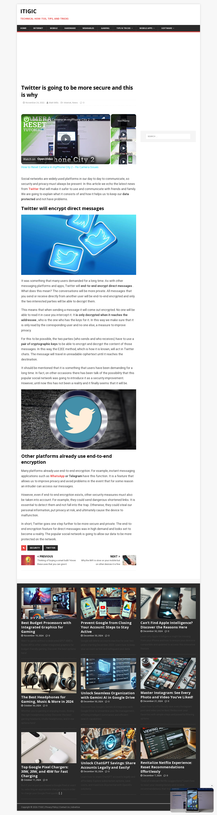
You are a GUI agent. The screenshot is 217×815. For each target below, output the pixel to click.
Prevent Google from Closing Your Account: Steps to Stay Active (106, 627)
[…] (60, 793)
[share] (103, 118)
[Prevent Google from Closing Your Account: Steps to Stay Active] (108, 617)
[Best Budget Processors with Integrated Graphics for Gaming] (48, 617)
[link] (26, 119)
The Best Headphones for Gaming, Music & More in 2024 (47, 699)
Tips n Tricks (123, 28)
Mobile (53, 28)
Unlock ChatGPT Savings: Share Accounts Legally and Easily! (108, 765)
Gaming (105, 28)
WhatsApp (57, 476)
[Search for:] (168, 136)
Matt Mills (53, 102)
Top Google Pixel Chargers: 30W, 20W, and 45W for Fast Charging (44, 771)
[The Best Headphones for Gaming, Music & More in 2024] (48, 691)
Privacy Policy (51, 807)
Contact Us (64, 807)
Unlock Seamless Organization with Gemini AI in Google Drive (108, 695)
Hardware (70, 28)
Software (166, 28)
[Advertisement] (108, 56)
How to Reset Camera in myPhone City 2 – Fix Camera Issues (65, 119)
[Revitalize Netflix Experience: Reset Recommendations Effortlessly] (168, 756)
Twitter (33, 189)
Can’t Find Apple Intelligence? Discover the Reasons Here (167, 624)
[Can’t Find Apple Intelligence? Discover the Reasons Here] (168, 617)
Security (35, 547)
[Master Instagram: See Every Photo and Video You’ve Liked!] (168, 687)
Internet (38, 28)
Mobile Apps (146, 28)
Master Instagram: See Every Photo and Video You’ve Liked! (167, 694)
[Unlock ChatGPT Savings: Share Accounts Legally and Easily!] (108, 757)
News (75, 102)
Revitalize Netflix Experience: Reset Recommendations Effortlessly (166, 767)
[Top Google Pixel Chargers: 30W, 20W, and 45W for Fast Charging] (48, 761)
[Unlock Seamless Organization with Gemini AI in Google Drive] (108, 687)
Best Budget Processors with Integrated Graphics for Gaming (46, 627)
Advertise (75, 807)
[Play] (123, 134)
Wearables (88, 28)
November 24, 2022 (35, 102)
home (23, 28)
